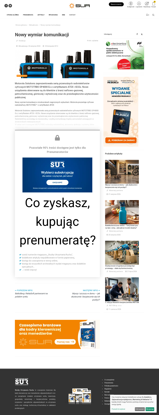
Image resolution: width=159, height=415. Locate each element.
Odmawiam (139, 409)
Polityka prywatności (111, 386)
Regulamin (108, 389)
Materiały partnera (116, 190)
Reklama (107, 401)
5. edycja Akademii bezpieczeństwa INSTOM (122, 302)
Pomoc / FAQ (109, 398)
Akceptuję (150, 409)
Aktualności (33, 25)
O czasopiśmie (109, 380)
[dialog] (133, 404)
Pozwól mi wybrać (118, 409)
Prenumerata (109, 383)
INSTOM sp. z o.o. (115, 305)
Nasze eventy (116, 4)
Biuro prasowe (109, 395)
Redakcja (22, 41)
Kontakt (107, 392)
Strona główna (21, 25)
